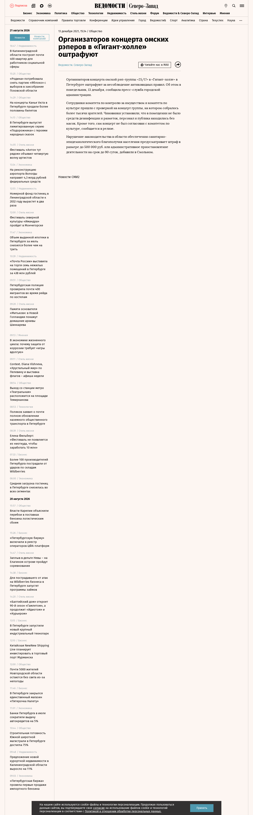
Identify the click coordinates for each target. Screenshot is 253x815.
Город (142, 20)
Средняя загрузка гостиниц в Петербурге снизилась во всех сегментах (29, 487)
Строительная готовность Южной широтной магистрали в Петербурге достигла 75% (28, 739)
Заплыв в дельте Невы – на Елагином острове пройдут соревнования (29, 562)
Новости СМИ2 (68, 177)
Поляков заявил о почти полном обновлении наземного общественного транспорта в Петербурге (28, 417)
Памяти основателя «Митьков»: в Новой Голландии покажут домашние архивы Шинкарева (24, 317)
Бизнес (27, 13)
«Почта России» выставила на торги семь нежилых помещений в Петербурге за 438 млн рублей (28, 267)
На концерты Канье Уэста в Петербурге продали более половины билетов (29, 106)
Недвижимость (116, 13)
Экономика (43, 13)
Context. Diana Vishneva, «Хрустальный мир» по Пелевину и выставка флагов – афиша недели (27, 370)
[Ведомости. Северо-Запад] (142, 5)
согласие (99, 808)
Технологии (95, 13)
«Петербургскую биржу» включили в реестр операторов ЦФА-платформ (29, 542)
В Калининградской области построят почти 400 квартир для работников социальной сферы (27, 58)
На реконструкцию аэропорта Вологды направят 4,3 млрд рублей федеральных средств (28, 175)
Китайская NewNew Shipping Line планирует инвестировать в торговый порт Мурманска (29, 651)
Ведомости (18, 20)
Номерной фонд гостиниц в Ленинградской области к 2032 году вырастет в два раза (29, 199)
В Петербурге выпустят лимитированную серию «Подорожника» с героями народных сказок (28, 128)
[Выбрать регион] (226, 6)
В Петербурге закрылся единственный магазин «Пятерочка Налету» (26, 697)
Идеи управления (123, 20)
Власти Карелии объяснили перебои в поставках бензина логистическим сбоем (29, 516)
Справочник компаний (43, 20)
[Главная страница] (110, 6)
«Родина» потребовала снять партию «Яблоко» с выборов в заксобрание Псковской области (28, 84)
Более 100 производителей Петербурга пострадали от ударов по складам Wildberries (29, 465)
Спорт (173, 20)
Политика (61, 13)
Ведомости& (158, 20)
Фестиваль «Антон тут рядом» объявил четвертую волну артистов (29, 153)
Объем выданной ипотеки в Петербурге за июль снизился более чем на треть (29, 243)
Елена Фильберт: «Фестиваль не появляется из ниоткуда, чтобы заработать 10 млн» (29, 441)
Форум (154, 13)
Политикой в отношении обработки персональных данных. (123, 811)
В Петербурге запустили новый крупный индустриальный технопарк (29, 629)
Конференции (99, 20)
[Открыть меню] (242, 6)
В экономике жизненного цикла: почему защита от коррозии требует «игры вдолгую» (28, 346)
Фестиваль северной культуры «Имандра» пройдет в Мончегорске (26, 221)
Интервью (209, 13)
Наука (231, 20)
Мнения (225, 13)
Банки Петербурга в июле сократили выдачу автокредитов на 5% (28, 717)
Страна (203, 20)
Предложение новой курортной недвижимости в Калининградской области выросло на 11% (29, 763)
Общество (77, 13)
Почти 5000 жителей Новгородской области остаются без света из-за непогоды (27, 675)
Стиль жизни (138, 13)
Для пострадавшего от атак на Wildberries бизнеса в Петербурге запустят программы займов (29, 583)
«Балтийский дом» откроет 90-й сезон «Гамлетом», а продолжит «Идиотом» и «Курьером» (29, 607)
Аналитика (188, 20)
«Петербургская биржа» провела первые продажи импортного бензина (28, 785)
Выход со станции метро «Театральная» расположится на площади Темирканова (29, 394)
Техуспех (217, 20)
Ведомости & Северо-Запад (181, 13)
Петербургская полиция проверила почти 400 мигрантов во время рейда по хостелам (28, 291)
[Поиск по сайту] (234, 6)
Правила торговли (74, 20)
